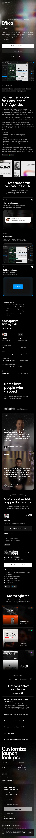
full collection (19, 600)
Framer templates (6, 765)
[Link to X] (3, 774)
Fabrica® (19, 485)
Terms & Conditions (23, 770)
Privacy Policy (12, 818)
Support (4, 767)
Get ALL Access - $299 (18, 565)
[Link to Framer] (6, 774)
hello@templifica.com (7, 780)
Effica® (21, 446)
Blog (3, 770)
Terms (5, 818)
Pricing (20, 765)
